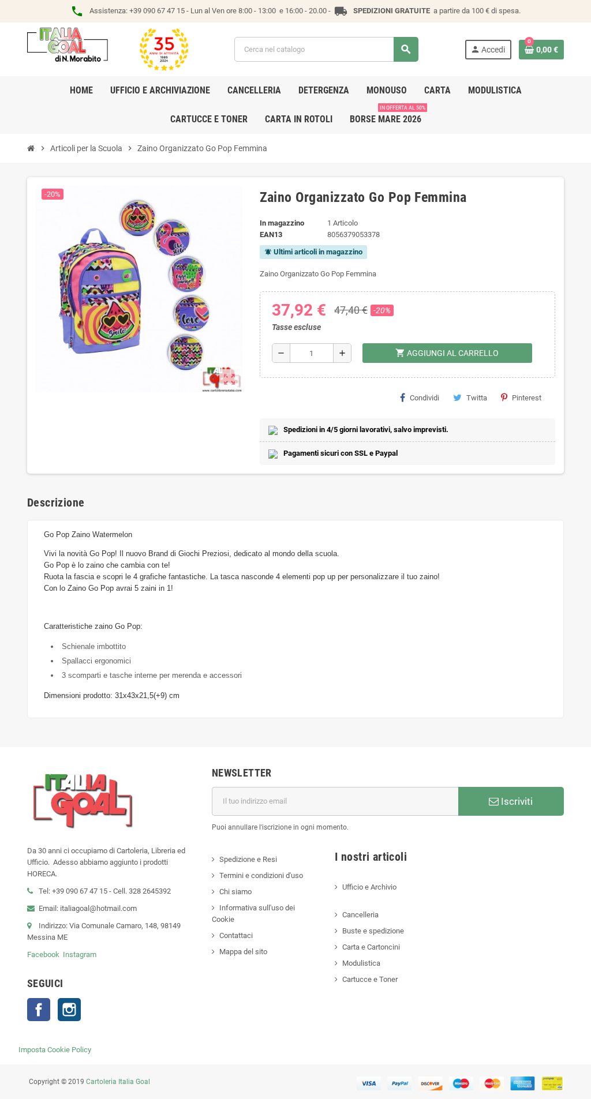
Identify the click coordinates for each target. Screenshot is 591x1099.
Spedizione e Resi (248, 859)
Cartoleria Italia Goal (118, 1082)
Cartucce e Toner (370, 979)
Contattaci (236, 935)
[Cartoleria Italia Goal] (107, 48)
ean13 (271, 234)
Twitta (476, 397)
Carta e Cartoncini (371, 947)
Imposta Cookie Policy (54, 1049)
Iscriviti (516, 801)
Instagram (79, 954)
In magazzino (282, 223)
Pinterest (526, 397)
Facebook (43, 954)
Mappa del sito (243, 951)
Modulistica (361, 963)
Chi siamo (235, 891)
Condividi (424, 397)
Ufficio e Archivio (369, 887)
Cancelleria (360, 914)
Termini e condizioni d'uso (261, 875)
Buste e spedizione (373, 931)
